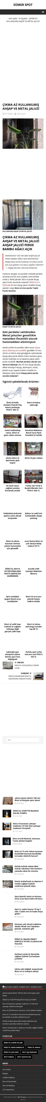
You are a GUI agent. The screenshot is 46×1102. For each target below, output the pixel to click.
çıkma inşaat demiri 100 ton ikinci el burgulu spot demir (27, 799)
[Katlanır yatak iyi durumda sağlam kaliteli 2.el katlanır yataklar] (8, 959)
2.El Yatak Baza (8, 1089)
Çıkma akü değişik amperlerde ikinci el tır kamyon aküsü (29, 970)
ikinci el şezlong (11, 1052)
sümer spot (20, 114)
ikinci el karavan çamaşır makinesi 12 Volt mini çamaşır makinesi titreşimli (27, 825)
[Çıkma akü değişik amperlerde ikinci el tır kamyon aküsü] (8, 974)
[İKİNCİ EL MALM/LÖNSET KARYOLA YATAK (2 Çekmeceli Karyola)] (8, 944)
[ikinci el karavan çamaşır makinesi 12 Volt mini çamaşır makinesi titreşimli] (7, 828)
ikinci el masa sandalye (14, 1047)
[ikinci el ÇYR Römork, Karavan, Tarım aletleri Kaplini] (7, 843)
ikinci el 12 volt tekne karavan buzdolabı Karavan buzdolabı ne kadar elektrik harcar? (28, 853)
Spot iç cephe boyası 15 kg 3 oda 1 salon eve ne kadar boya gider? (29, 911)
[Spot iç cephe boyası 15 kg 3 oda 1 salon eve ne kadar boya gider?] (8, 914)
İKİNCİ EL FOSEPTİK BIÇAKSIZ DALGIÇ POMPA (26, 812)
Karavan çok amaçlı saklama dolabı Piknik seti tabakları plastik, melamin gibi (28, 926)
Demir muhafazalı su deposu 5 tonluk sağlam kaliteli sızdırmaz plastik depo (29, 883)
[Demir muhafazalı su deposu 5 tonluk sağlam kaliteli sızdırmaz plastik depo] (8, 886)
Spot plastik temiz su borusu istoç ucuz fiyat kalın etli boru (28, 897)
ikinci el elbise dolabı (13, 1043)
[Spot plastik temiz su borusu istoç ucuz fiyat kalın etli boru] (8, 901)
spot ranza (9, 1057)
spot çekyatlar (24, 1057)
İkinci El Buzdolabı (9, 1081)
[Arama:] (23, 740)
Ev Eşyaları (23, 18)
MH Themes (22, 1097)
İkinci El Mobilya (9, 1085)
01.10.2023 (9, 114)
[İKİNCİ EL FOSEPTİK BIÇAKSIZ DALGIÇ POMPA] (7, 816)
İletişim (5, 1073)
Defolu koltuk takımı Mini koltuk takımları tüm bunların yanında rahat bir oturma (28, 868)
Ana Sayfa (13, 18)
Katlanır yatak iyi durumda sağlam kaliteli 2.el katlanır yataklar (27, 956)
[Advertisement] (23, 64)
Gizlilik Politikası (9, 1077)
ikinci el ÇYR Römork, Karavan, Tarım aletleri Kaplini (26, 839)
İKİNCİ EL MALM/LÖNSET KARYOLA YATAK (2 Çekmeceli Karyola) (28, 941)
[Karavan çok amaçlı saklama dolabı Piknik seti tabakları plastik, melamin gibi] (8, 929)
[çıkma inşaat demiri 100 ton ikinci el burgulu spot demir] (8, 803)
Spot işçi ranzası (29, 1052)
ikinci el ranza (34, 1047)
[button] (42, 12)
